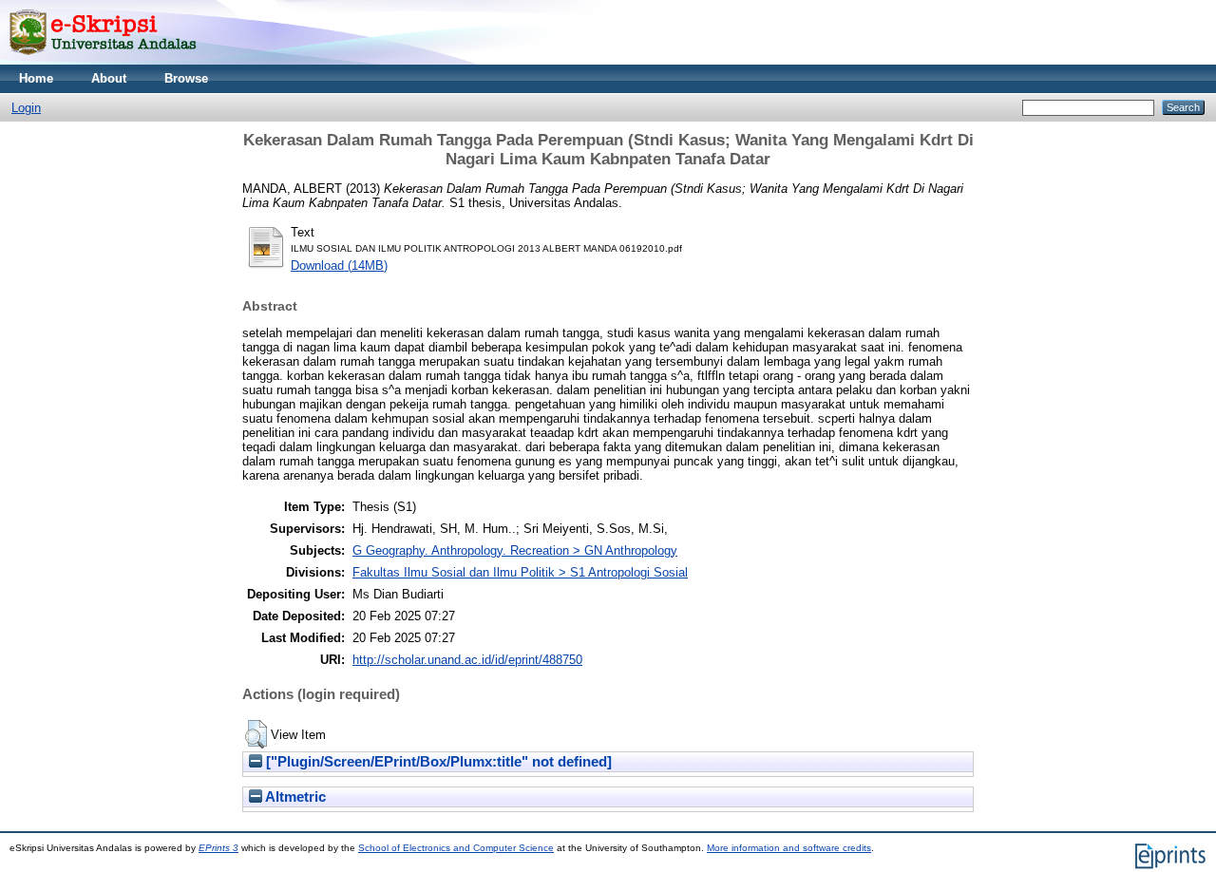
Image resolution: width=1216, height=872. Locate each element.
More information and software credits (789, 848)
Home (36, 78)
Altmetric (294, 797)
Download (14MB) (339, 265)
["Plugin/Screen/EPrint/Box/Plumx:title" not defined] (437, 761)
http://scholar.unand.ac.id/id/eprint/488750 (467, 660)
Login (26, 108)
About (108, 78)
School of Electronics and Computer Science (456, 848)
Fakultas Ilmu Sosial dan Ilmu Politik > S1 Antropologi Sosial (520, 572)
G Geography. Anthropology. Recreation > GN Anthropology (514, 550)
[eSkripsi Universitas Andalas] (103, 60)
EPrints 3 (218, 848)
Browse (186, 78)
